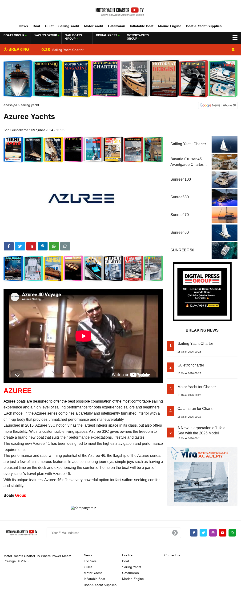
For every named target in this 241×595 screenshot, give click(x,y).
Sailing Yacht (68, 26)
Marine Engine (169, 26)
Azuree (10, 401)
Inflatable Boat (141, 26)
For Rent (128, 555)
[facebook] (9, 246)
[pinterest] (42, 246)
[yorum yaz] (65, 246)
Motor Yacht (93, 26)
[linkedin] (31, 246)
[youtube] (222, 533)
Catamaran (116, 26)
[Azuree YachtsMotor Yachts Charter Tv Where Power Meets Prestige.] (120, 11)
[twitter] (20, 246)
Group (15, 495)
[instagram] (213, 533)
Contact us (172, 555)
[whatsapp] (232, 533)
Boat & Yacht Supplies (204, 26)
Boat (36, 26)
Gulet (49, 26)
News (23, 26)
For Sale (90, 561)
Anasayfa (10, 105)
